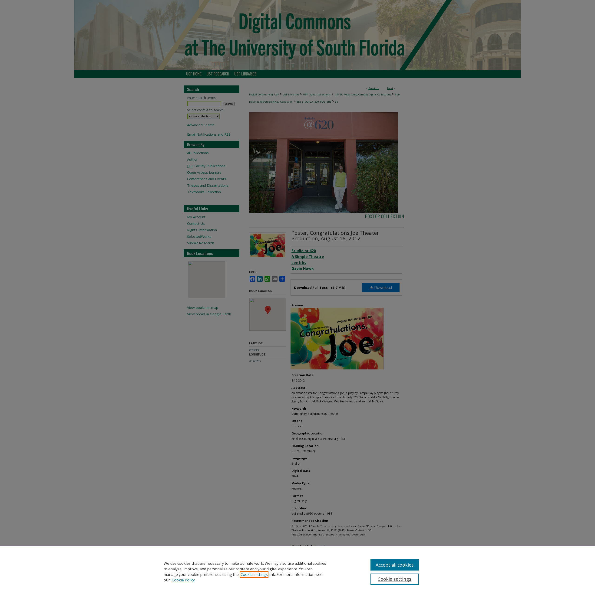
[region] (297, 571)
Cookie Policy (183, 580)
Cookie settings (254, 574)
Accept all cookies (395, 565)
